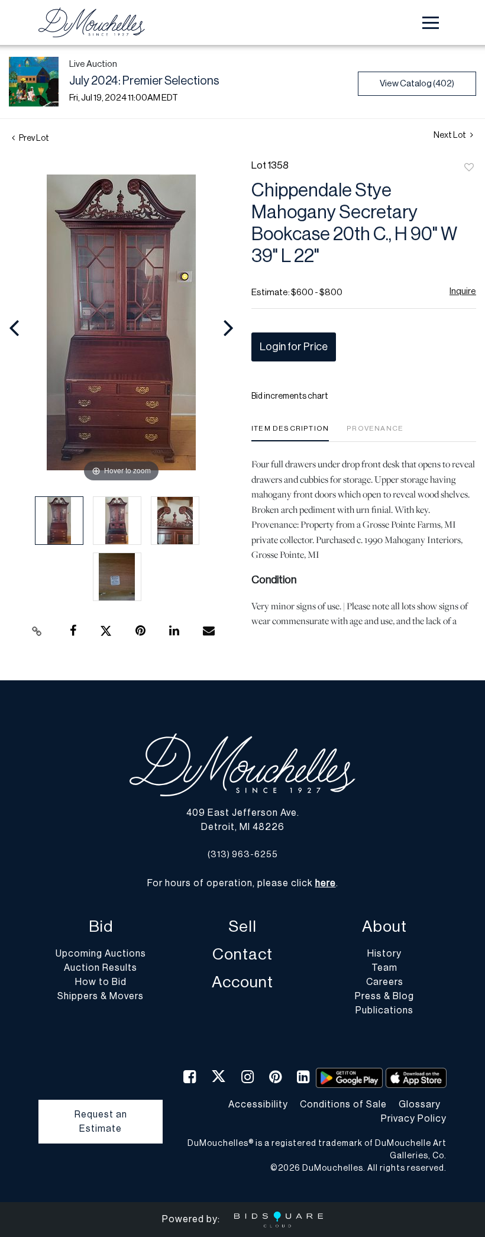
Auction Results (100, 968)
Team (384, 968)
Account (242, 982)
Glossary (420, 1104)
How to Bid (101, 982)
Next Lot (450, 135)
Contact (242, 955)
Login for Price (294, 346)
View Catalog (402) (417, 83)
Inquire (463, 291)
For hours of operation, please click (241, 883)
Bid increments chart (289, 396)
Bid (101, 927)
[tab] (290, 432)
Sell (242, 927)
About (384, 927)
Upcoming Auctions (101, 953)
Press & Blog (384, 996)
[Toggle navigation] (431, 22)
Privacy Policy (414, 1118)
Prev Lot (33, 138)
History (384, 953)
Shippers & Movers (100, 996)
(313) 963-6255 (243, 854)
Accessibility (258, 1104)
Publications (384, 1010)
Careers (384, 982)
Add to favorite (469, 168)
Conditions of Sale (343, 1104)
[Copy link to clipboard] (37, 631)
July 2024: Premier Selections (144, 81)
